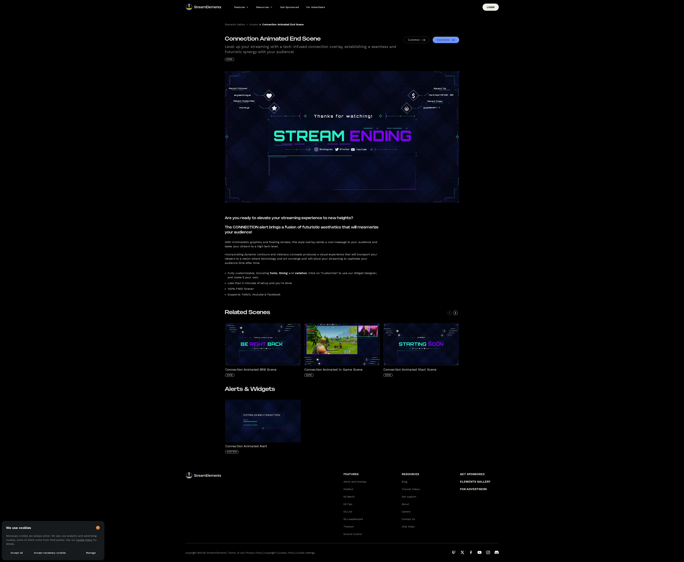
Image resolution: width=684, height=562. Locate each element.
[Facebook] (471, 552)
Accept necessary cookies (50, 552)
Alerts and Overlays (355, 481)
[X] (462, 552)
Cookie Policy (84, 539)
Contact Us (408, 519)
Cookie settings (306, 552)
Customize (414, 40)
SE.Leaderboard (353, 519)
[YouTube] (479, 552)
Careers (406, 511)
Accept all (17, 552)
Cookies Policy (286, 552)
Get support (409, 496)
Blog (404, 481)
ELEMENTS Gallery (475, 481)
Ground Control (352, 534)
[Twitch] (454, 552)
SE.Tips (347, 504)
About (405, 504)
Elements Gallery (235, 24)
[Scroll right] (455, 313)
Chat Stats (408, 526)
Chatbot (348, 489)
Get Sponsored (289, 7)
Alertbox (232, 452)
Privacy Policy (254, 552)
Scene (229, 59)
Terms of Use (236, 552)
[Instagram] (488, 552)
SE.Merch (349, 496)
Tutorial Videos (411, 489)
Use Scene (443, 40)
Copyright (270, 552)
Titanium (348, 526)
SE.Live (347, 511)
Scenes (253, 24)
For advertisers (473, 489)
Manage (91, 552)
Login (490, 7)
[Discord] (496, 552)
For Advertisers (315, 7)
